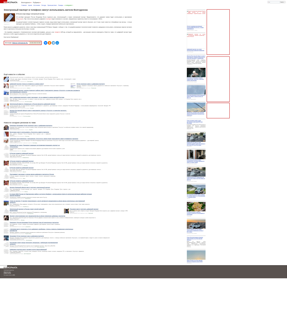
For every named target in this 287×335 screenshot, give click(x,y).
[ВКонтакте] (45, 43)
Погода (43, 5)
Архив (30, 5)
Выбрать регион (7, 273)
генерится (58, 32)
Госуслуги (20, 19)
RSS (14, 275)
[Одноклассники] (49, 43)
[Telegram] (53, 43)
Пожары (60, 5)
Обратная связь (7, 272)
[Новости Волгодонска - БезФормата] (9, 2)
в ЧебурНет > (69, 5)
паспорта (48, 19)
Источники (36, 5)
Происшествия (52, 5)
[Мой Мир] (57, 43)
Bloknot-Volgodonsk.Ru (20, 43)
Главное (24, 5)
